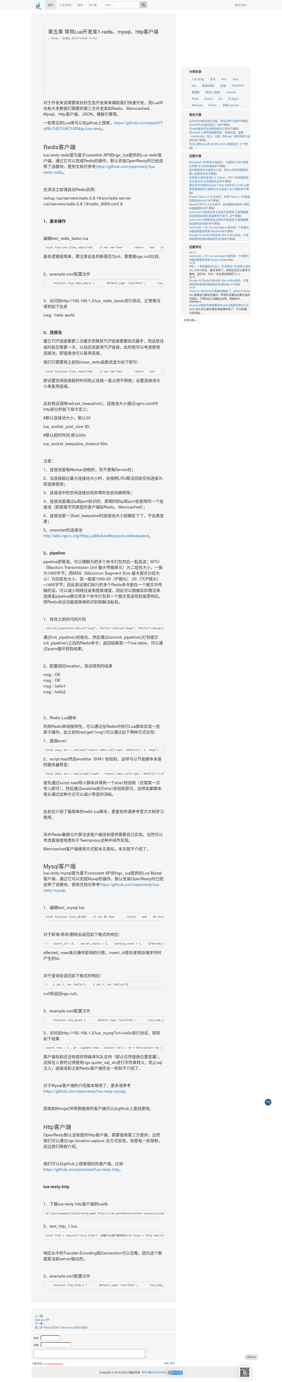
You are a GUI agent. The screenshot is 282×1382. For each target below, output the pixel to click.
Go (220, 98)
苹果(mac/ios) (231, 105)
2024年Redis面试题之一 (203, 125)
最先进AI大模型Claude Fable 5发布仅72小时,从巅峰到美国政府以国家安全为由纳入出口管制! (219, 187)
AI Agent (233, 98)
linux (224, 79)
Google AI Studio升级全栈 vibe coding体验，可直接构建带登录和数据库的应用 (218, 237)
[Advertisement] (104, 67)
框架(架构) (208, 85)
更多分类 (240, 5)
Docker (208, 98)
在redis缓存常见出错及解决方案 (208, 128)
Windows (197, 105)
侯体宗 (125, 1372)
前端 (223, 85)
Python (212, 105)
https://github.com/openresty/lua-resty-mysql (84, 1091)
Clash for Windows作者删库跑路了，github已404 (218, 291)
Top (268, 1102)
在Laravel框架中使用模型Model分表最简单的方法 (219, 305)
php (194, 85)
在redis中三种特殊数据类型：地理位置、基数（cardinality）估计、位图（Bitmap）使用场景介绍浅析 (219, 136)
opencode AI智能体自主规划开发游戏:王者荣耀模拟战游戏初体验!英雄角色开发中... (218, 214)
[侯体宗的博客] (38, 5)
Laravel (231, 92)
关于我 (93, 5)
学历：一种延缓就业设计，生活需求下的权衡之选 (218, 266)
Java (235, 79)
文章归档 (189, 320)
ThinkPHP (238, 85)
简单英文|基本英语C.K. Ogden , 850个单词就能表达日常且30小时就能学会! (219, 179)
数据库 (196, 92)
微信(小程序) (213, 92)
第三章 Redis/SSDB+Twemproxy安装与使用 (61, 1327)
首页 (50, 5)
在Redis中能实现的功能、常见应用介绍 (212, 121)
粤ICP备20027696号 (154, 1372)
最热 (172, 1363)
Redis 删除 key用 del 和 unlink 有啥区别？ (214, 144)
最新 (166, 1363)
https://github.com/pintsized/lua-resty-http (81, 1169)
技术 (80, 5)
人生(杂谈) (65, 5)
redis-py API (42, 1320)
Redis (195, 98)
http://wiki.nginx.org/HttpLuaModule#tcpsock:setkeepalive (96, 535)
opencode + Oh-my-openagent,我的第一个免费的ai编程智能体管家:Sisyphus (219, 229)
